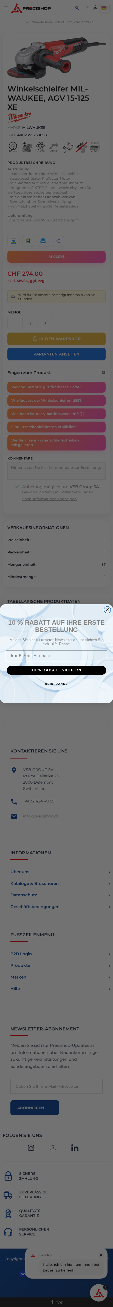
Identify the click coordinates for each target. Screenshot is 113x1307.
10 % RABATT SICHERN (56, 670)
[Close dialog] (107, 609)
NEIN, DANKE (56, 683)
